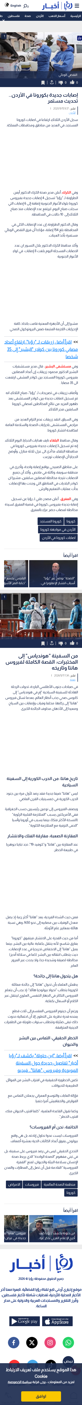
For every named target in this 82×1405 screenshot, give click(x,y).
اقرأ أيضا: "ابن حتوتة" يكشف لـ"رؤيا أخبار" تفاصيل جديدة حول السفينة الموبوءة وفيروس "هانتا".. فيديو (43, 1063)
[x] (32, 1342)
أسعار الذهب (57, 16)
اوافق (41, 1396)
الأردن (40, 16)
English (15, 5)
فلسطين (14, 16)
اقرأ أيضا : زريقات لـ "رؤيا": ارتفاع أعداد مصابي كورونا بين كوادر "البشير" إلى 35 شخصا (41, 349)
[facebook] (13, 1342)
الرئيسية (75, 16)
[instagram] (50, 1342)
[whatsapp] (68, 1342)
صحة (28, 16)
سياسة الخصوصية (20, 1382)
